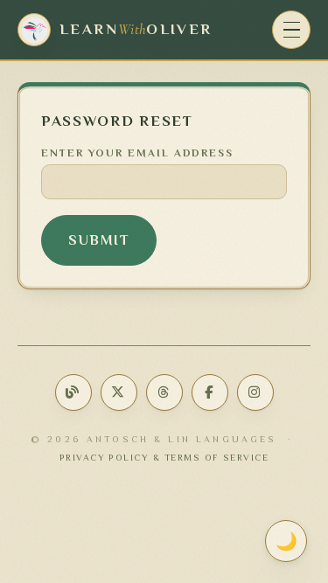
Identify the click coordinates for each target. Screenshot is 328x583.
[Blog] (73, 392)
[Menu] (291, 29)
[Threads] (164, 392)
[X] (119, 392)
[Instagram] (255, 392)
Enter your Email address (137, 153)
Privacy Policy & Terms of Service (164, 457)
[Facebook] (210, 392)
